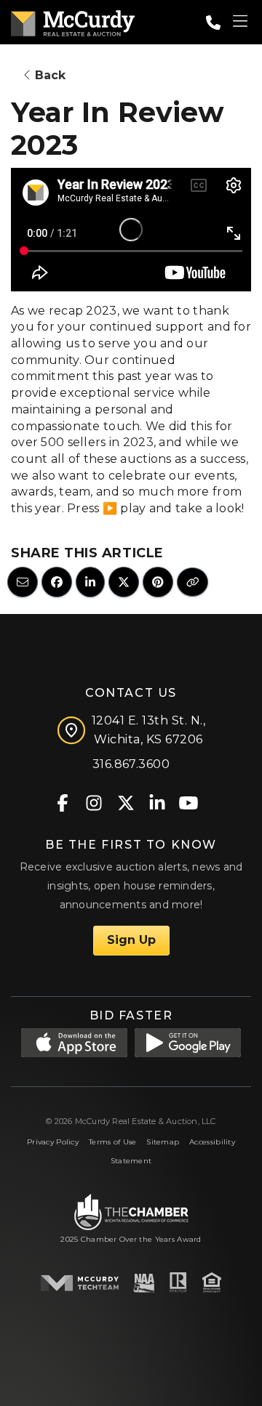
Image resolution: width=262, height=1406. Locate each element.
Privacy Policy (53, 1142)
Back (48, 75)
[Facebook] (63, 802)
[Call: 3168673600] (213, 22)
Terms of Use (112, 1142)
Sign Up (131, 940)
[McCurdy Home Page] (73, 21)
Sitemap (162, 1142)
